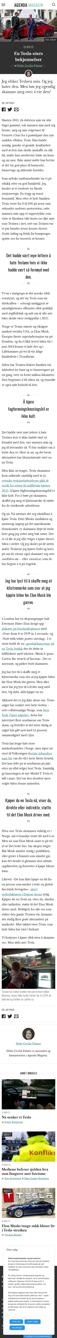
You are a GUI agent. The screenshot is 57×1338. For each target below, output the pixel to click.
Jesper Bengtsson (14, 1122)
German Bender (13, 1234)
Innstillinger (17, 1328)
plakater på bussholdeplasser (21, 629)
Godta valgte (32, 1322)
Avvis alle (16, 1322)
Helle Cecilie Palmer (30, 65)
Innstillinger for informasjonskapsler (38, 1336)
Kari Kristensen (13, 1178)
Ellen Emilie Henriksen (36, 1178)
